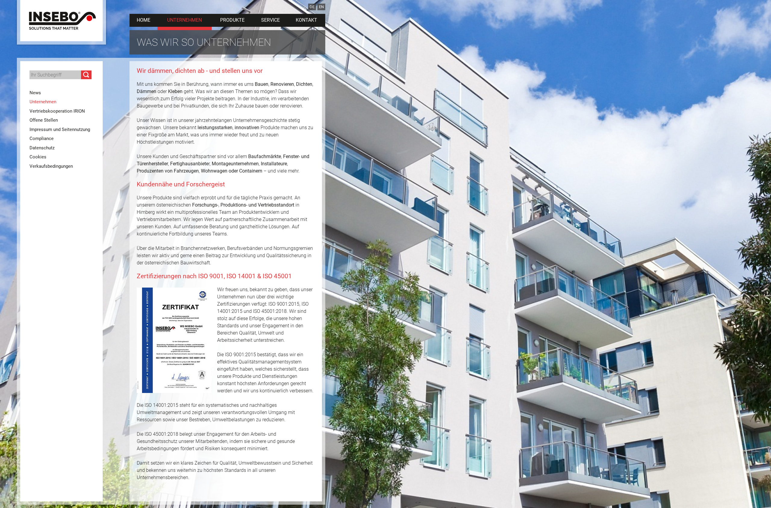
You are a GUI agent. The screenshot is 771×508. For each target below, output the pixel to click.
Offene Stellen (44, 120)
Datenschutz (42, 148)
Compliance (42, 138)
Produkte (232, 20)
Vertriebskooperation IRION (57, 111)
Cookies (38, 157)
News (35, 92)
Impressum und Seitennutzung (60, 129)
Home (143, 20)
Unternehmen (184, 20)
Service (270, 20)
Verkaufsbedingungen (51, 166)
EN (321, 7)
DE (312, 7)
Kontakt (306, 20)
